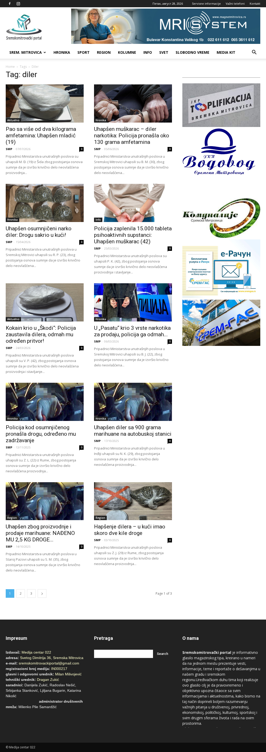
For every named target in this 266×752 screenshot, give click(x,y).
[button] (254, 52)
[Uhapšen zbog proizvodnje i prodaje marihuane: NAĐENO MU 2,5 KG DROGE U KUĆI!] (45, 501)
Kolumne (127, 52)
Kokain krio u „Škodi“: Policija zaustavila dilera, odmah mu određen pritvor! (41, 334)
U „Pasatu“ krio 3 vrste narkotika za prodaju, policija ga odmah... (132, 331)
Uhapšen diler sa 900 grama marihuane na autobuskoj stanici (132, 430)
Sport (83, 52)
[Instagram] (18, 3)
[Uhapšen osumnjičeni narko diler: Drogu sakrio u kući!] (45, 203)
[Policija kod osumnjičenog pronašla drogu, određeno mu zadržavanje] (45, 402)
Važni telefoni (235, 3)
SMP (9, 149)
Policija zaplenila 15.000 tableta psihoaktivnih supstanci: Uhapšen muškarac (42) (133, 235)
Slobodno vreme (192, 52)
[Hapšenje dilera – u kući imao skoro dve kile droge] (133, 501)
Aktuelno (13, 120)
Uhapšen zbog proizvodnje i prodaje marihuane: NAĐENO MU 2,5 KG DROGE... (40, 533)
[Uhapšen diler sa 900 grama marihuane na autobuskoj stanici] (133, 402)
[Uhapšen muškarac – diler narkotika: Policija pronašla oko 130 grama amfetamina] (133, 103)
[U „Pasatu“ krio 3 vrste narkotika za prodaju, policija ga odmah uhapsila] (133, 302)
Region (104, 52)
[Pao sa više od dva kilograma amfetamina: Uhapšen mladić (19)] (45, 103)
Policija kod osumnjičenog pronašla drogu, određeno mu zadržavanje (41, 434)
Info (147, 52)
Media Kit (226, 52)
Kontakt (255, 3)
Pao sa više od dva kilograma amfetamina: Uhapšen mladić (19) (41, 135)
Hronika (62, 52)
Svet (163, 52)
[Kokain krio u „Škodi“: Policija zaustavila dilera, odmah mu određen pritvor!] (45, 302)
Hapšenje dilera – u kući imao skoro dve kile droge (129, 529)
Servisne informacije (206, 3)
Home (10, 66)
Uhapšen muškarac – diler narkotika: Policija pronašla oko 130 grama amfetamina (131, 135)
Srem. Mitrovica (25, 52)
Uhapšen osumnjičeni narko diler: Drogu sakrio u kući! (38, 231)
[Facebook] (10, 3)
